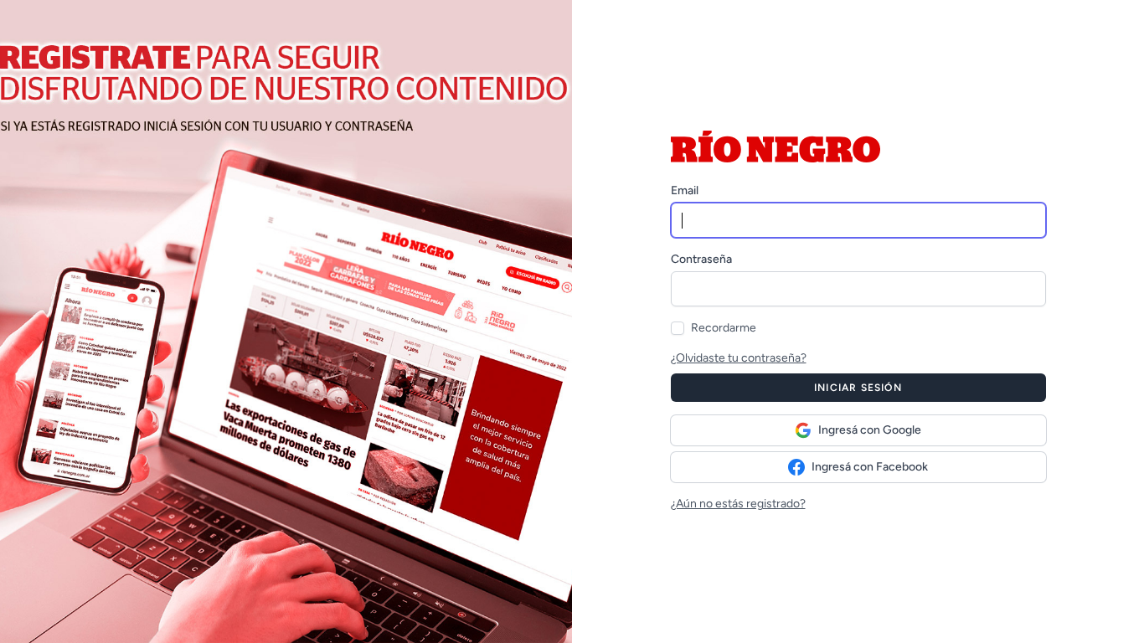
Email (684, 190)
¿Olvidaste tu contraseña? (738, 358)
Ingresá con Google (869, 430)
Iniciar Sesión (858, 388)
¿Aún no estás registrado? (738, 503)
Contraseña (701, 259)
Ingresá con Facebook (870, 467)
